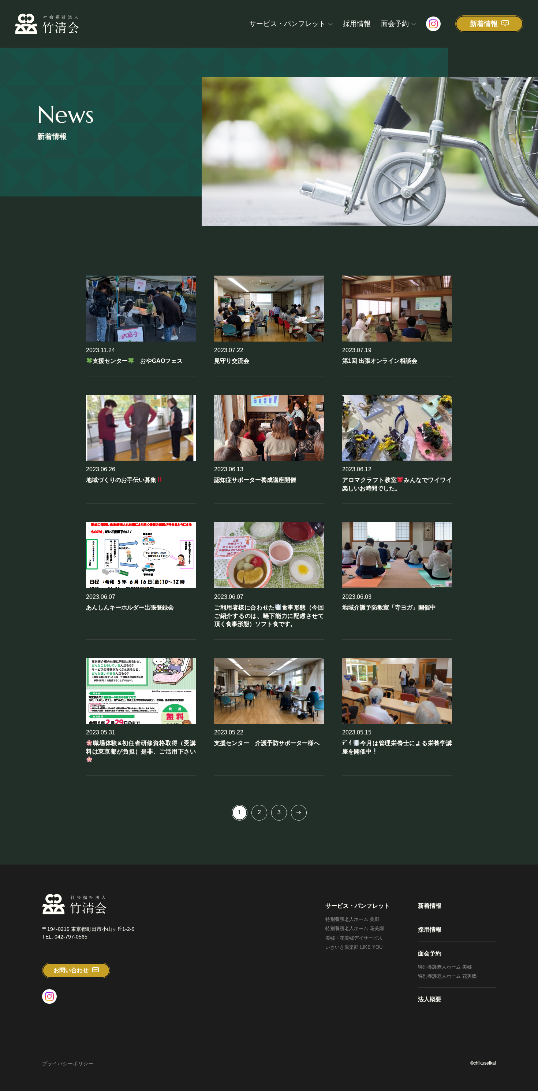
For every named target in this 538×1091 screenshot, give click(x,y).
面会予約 (395, 23)
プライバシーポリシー (67, 1063)
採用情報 (357, 23)
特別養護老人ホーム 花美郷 (354, 928)
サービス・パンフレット (287, 23)
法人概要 (429, 999)
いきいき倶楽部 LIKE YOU (353, 947)
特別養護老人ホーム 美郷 (352, 919)
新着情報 (429, 906)
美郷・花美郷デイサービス (353, 938)
